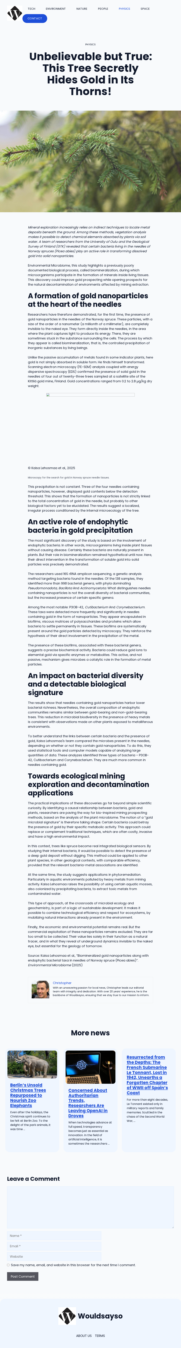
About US (84, 1336)
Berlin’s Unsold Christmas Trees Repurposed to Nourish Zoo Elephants (28, 1095)
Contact (35, 18)
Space (145, 9)
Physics (124, 9)
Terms (100, 1336)
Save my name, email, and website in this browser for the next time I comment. (73, 1265)
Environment (56, 9)
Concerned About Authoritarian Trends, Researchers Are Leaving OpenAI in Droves (88, 1103)
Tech (31, 9)
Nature (81, 9)
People (103, 9)
